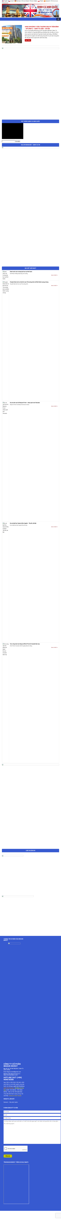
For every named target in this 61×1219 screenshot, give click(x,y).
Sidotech (6, 1102)
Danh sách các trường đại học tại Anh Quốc (21, 271)
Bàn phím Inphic (14, 1102)
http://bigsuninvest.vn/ (14, 1073)
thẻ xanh (18, 1082)
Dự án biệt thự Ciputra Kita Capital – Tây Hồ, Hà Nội (23, 523)
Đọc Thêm (28, 40)
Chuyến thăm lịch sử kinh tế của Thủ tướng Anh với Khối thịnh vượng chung (29, 282)
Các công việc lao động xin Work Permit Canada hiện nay (25, 644)
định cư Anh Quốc (11, 1082)
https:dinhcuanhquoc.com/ (11, 1075)
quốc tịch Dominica (19, 1086)
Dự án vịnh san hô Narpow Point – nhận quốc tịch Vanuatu (25, 402)
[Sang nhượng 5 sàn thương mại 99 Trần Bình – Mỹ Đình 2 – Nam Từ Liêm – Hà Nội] (12, 34)
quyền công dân (20, 1084)
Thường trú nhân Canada (14, 1095)
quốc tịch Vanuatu (9, 1088)
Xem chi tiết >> (54, 275)
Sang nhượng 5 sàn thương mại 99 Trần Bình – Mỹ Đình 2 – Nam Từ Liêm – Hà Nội (42, 27)
